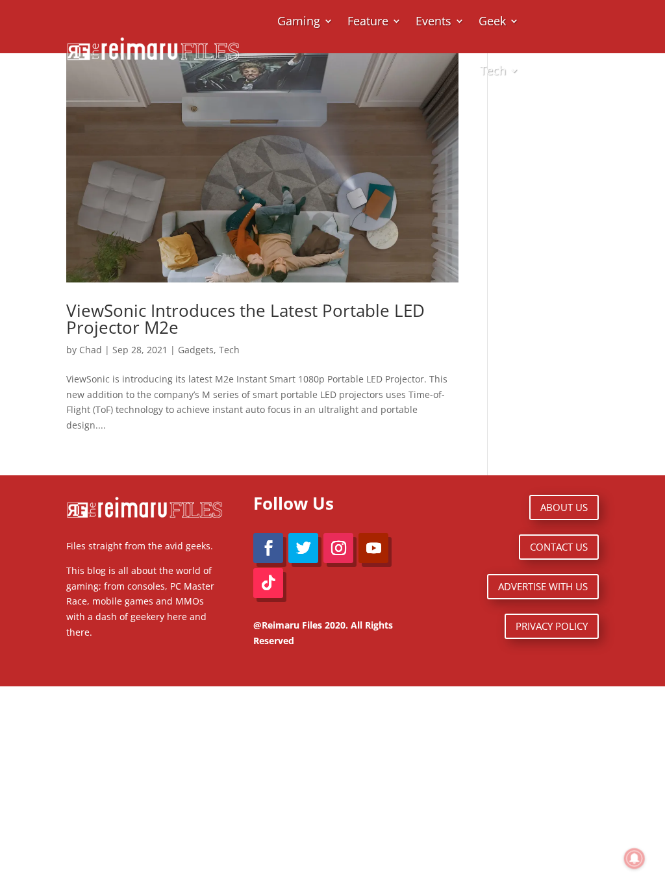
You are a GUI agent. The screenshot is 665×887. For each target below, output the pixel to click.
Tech (493, 70)
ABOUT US (564, 507)
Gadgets (196, 350)
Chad (90, 350)
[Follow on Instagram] (338, 548)
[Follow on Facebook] (268, 548)
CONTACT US (559, 546)
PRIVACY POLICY (552, 625)
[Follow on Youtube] (373, 548)
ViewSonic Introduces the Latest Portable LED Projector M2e (245, 319)
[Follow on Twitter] (303, 548)
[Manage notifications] (634, 858)
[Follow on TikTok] (268, 583)
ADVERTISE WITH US (543, 586)
